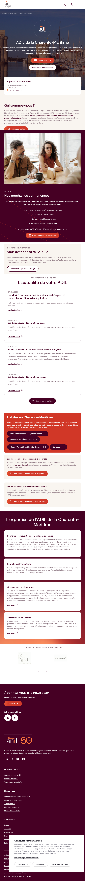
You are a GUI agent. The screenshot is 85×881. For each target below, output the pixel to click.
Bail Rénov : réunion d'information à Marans (27, 377)
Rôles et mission (18, 129)
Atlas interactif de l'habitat (19, 617)
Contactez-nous (44, 60)
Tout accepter (23, 864)
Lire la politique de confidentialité (26, 858)
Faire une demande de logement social (26, 433)
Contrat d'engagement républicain (17, 876)
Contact (7, 866)
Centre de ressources (13, 800)
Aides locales (9, 804)
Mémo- (12, 811)
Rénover (7, 836)
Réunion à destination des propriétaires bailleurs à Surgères (34, 349)
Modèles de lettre (11, 807)
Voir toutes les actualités (42, 401)
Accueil (4, 13)
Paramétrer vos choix (60, 864)
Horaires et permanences (42, 67)
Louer (6, 825)
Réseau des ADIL (11, 778)
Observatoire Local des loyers (20, 587)
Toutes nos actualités (13, 782)
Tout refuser (40, 864)
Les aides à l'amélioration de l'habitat (29, 501)
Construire (8, 832)
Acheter (7, 829)
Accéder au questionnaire (21, 269)
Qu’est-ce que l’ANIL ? (13, 775)
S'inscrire (11, 703)
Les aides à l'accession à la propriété (29, 473)
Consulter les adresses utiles (22, 439)
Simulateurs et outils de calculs (17, 796)
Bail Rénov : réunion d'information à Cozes (26, 323)
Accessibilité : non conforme (15, 873)
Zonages (56, 447)
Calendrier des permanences (44, 235)
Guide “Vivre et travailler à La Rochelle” (26, 447)
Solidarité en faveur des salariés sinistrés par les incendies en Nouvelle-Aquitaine (36, 296)
